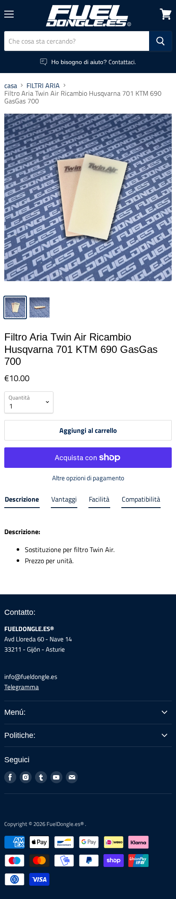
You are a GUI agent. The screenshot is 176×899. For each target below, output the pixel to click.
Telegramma (21, 687)
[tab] (22, 501)
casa (10, 85)
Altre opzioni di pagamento (88, 478)
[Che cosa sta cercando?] (160, 41)
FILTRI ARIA (43, 85)
